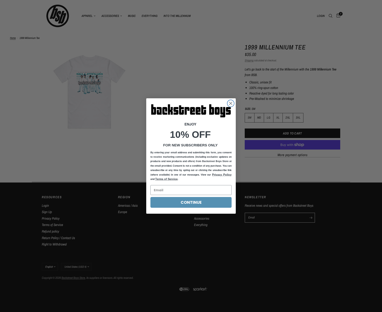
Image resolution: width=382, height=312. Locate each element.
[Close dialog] (230, 103)
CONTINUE (191, 202)
